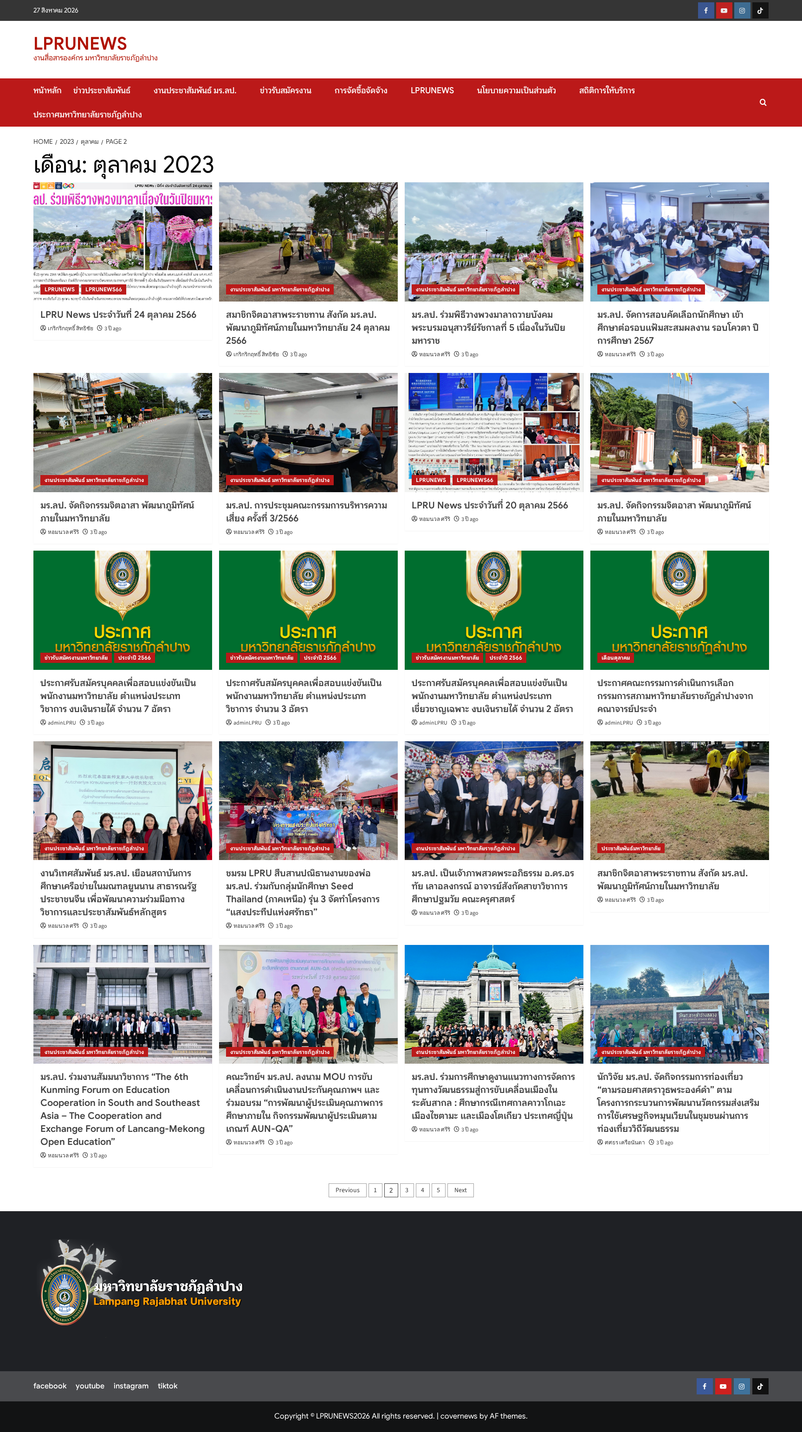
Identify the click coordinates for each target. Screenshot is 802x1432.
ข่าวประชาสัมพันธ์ (101, 90)
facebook (49, 1386)
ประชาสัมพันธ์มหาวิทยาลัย (631, 848)
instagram (131, 1386)
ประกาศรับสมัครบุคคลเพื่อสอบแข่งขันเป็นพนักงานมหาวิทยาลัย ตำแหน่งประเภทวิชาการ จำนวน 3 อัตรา (304, 696)
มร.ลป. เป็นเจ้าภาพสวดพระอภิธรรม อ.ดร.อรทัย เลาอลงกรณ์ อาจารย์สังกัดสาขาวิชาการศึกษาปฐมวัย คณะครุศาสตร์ (493, 886)
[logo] (142, 1289)
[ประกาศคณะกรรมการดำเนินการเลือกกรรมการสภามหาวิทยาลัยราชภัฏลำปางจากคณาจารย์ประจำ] (679, 610)
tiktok (167, 1386)
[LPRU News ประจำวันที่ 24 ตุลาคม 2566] (122, 242)
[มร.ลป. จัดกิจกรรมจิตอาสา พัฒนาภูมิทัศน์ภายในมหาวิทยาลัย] (122, 432)
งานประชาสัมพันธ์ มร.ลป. (195, 90)
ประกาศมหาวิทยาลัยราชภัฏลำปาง (87, 114)
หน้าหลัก (47, 90)
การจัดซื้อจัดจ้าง (361, 90)
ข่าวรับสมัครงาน (285, 90)
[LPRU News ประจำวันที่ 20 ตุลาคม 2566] (494, 432)
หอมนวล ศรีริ (434, 355)
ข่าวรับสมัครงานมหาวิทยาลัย (76, 657)
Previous (348, 1190)
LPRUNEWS (80, 43)
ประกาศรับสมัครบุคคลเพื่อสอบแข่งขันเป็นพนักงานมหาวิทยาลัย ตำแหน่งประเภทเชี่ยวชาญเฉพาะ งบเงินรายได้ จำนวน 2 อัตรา (492, 696)
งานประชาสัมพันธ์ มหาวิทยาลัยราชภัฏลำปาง (280, 289)
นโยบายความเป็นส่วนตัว (516, 90)
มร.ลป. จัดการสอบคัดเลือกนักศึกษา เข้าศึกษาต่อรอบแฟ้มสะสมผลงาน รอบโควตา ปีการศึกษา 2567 (678, 328)
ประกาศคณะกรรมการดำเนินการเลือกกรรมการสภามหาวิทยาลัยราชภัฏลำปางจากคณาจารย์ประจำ (675, 696)
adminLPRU (62, 723)
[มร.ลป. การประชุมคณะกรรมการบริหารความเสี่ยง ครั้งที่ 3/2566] (308, 432)
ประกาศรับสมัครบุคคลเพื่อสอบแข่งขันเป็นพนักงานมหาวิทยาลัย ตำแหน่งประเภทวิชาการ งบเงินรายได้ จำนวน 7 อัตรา (118, 696)
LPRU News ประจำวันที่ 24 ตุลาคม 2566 (118, 315)
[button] (763, 102)
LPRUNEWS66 (103, 289)
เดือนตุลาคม (616, 657)
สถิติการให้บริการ (607, 90)
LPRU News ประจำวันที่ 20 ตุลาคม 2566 (490, 505)
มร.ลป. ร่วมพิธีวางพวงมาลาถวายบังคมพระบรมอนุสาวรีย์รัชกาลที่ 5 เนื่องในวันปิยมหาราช (488, 328)
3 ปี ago (113, 329)
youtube (90, 1386)
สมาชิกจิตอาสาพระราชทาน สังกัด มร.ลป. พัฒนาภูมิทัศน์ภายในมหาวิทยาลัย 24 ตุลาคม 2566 (308, 328)
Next (460, 1190)
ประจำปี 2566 (134, 657)
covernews (459, 1416)
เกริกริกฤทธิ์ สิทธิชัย (70, 329)
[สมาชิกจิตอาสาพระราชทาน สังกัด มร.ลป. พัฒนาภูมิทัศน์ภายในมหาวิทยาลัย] (679, 800)
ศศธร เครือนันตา (625, 1143)
